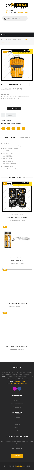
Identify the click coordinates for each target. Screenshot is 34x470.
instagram (15, 389)
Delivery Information (17, 404)
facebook (19, 389)
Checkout (17, 424)
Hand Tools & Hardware (14, 39)
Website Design (19, 466)
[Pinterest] (13, 128)
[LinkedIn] (23, 128)
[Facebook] (3, 128)
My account (17, 417)
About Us (17, 400)
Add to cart (14, 108)
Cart (17, 421)
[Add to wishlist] (3, 115)
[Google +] (18, 128)
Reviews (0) (24, 137)
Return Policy (17, 407)
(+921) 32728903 (22, 12)
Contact (17, 427)
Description (9, 137)
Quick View (29, 183)
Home (3, 39)
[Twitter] (8, 128)
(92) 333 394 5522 (19, 381)
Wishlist (17, 431)
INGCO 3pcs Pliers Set (28, 85)
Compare (11, 115)
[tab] (9, 137)
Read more (17, 216)
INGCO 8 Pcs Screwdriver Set (31, 85)
